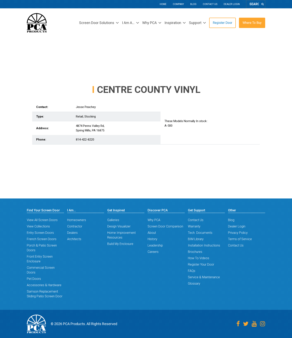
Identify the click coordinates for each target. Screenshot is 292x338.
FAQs (191, 271)
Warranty (194, 226)
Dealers (72, 233)
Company (178, 4)
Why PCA (154, 220)
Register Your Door (201, 264)
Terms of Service (240, 239)
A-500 (168, 125)
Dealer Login (232, 4)
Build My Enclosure (120, 244)
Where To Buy (252, 23)
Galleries (113, 220)
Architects (74, 239)
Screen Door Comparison (165, 226)
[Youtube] (254, 323)
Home (163, 4)
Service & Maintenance (204, 277)
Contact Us (210, 4)
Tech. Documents (200, 233)
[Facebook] (238, 323)
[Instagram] (262, 323)
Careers (153, 252)
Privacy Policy (238, 233)
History (152, 239)
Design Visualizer (119, 226)
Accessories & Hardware (44, 285)
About (152, 233)
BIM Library (196, 239)
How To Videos (198, 258)
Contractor (74, 226)
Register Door (222, 23)
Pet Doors (34, 279)
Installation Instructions (204, 245)
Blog (193, 4)
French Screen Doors (41, 239)
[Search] (262, 4)
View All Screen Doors (42, 220)
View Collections (38, 226)
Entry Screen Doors (40, 233)
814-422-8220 (85, 139)
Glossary (194, 283)
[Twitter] (245, 323)
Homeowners (76, 220)
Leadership (155, 245)
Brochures (195, 252)
